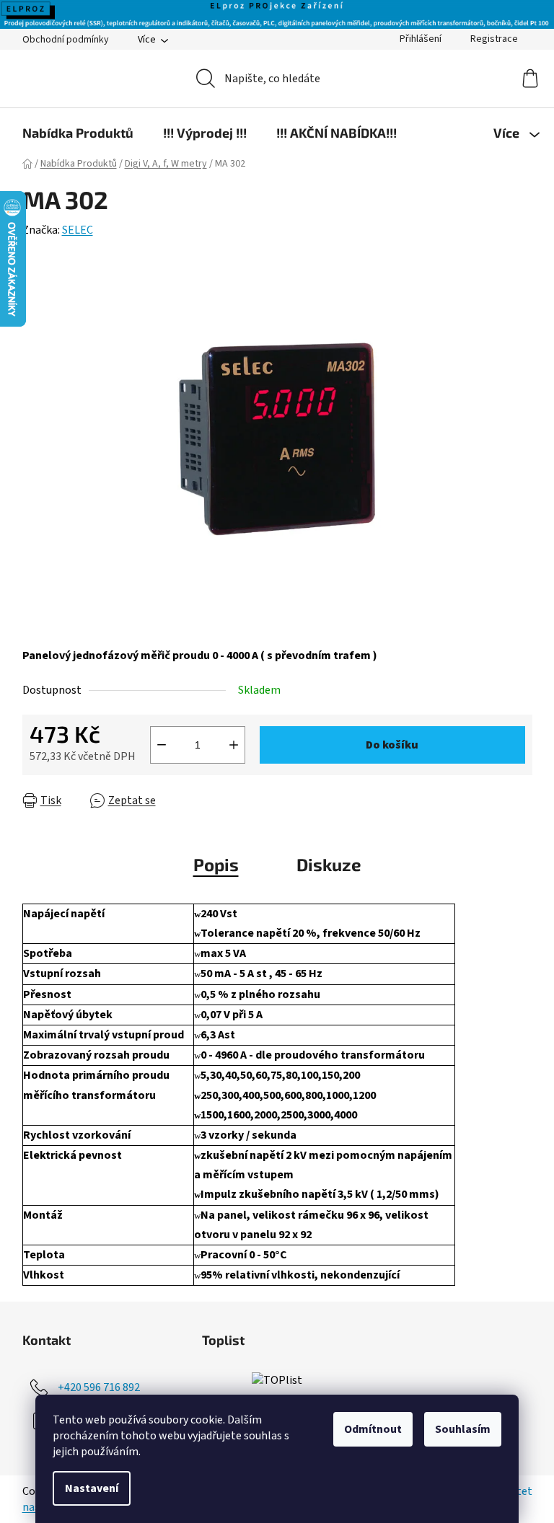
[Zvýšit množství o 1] (234, 745)
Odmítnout (373, 1429)
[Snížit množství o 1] (161, 745)
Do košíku (392, 745)
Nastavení (91, 1488)
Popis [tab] (216, 864)
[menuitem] (78, 132)
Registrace (494, 39)
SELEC (77, 230)
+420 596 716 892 (99, 1387)
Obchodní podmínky (65, 39)
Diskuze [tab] (328, 864)
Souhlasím (463, 1429)
